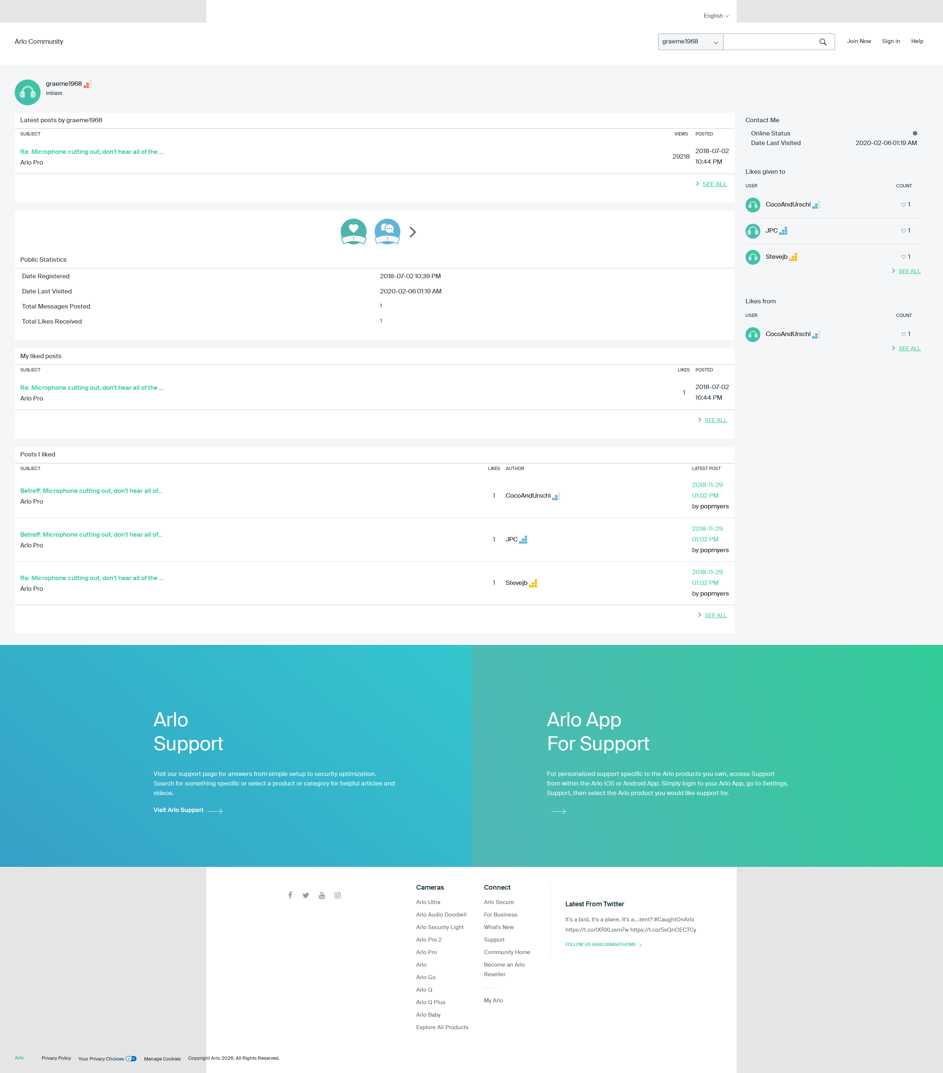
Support (494, 940)
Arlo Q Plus (430, 1002)
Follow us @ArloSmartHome (600, 945)
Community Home (507, 952)
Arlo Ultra (428, 902)
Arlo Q (424, 990)
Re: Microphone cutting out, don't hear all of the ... (92, 152)
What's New (499, 927)
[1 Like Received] (353, 231)
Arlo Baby (428, 1015)
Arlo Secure (499, 902)
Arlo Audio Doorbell (441, 915)
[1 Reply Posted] (387, 231)
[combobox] (779, 41)
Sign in (891, 41)
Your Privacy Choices (101, 1059)
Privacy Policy (56, 1058)
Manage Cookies (162, 1059)
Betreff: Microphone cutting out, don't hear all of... (91, 491)
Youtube (321, 895)
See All (715, 184)
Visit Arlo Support (179, 810)
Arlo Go (426, 977)
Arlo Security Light (440, 927)
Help (917, 41)
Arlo (421, 965)
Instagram (337, 895)
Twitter (306, 895)
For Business (501, 915)
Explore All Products (442, 1027)
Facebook (290, 895)
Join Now (859, 41)
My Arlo (217, 4)
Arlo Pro (31, 163)
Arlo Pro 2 (429, 940)
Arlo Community (39, 42)
